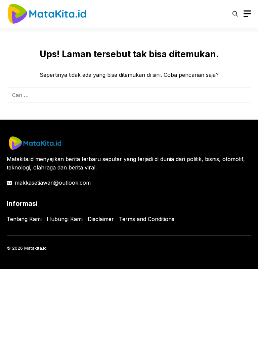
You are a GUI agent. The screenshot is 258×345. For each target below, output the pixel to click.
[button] (235, 13)
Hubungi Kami (65, 219)
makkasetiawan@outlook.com (53, 182)
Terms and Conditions (146, 219)
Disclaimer (101, 219)
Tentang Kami (24, 219)
